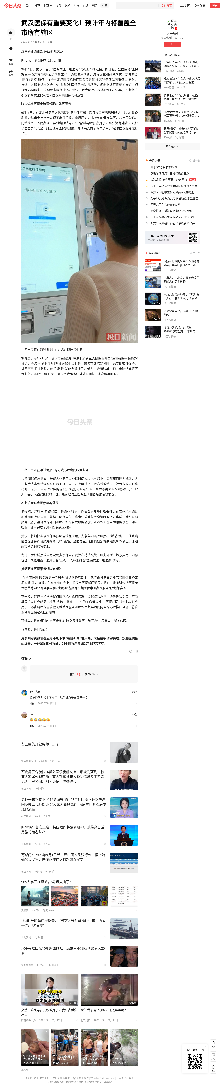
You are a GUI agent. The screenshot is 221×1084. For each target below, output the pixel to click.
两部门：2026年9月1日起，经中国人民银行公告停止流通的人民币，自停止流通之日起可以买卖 (63, 857)
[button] (28, 5)
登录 (215, 5)
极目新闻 (48, 41)
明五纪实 (85, 1020)
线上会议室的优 (93, 1081)
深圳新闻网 (27, 965)
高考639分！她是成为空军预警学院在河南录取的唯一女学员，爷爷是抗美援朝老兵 (181, 130)
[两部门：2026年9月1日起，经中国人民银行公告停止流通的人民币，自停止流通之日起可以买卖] (124, 863)
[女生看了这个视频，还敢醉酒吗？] (109, 990)
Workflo (110, 1078)
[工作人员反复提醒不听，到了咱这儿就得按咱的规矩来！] (64, 1047)
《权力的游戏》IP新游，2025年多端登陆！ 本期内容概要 (181, 329)
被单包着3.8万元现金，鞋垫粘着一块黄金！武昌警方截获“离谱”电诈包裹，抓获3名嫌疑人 (181, 97)
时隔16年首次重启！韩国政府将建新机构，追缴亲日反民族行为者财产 (62, 829)
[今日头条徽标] (12, 5)
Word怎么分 (97, 1078)
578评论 (43, 1020)
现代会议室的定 (74, 1081)
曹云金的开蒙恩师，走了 (40, 744)
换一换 (196, 160)
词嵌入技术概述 (80, 1078)
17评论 (40, 965)
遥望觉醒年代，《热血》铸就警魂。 (181, 313)
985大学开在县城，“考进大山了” (46, 882)
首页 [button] (213, 1046)
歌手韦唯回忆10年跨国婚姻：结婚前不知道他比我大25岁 (63, 951)
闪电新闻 (26, 816)
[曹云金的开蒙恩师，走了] (124, 752)
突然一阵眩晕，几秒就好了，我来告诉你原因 (49, 1012)
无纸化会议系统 (55, 1081)
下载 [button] (212, 1068)
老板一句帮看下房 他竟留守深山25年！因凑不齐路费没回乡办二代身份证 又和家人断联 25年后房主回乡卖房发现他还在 (63, 804)
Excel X (108, 1081)
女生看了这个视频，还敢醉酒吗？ (104, 1010)
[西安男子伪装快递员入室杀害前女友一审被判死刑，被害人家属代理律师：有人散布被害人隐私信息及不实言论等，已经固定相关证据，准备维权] (124, 780)
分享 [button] (11, 75)
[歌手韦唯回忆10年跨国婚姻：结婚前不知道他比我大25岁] (124, 956)
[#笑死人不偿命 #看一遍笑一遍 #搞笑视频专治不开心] (94, 1047)
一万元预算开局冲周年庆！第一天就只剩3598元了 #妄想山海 (182, 296)
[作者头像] (172, 24)
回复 (32, 703)
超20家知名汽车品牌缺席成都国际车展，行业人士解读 (182, 80)
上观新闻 (26, 844)
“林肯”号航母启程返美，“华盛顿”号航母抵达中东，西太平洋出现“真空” (63, 923)
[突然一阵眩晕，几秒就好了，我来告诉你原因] (49, 990)
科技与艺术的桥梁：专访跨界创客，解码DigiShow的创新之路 (181, 263)
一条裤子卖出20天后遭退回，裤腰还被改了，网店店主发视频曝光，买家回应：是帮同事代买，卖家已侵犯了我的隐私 (182, 64)
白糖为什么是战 (61, 1078)
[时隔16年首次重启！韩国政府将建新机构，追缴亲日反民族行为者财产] (124, 835)
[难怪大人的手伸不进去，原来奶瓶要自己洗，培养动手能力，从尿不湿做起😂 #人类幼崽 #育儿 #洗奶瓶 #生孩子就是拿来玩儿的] (35, 1047)
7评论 (37, 844)
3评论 (37, 816)
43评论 (38, 871)
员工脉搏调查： (42, 1078)
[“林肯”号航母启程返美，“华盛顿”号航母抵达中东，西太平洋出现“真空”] (124, 928)
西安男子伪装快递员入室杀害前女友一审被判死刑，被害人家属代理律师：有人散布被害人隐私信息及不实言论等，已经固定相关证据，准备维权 (62, 777)
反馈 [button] (213, 1058)
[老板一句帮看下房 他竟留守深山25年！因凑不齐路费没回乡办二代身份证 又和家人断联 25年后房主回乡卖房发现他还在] (124, 807)
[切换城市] (51, 5)
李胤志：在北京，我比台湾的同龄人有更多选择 (181, 279)
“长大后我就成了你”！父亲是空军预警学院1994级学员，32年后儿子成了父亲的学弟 (181, 114)
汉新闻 (24, 910)
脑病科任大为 (28, 1020)
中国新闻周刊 (28, 761)
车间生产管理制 (124, 1078)
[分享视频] (124, 1047)
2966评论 (99, 1020)
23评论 (43, 761)
